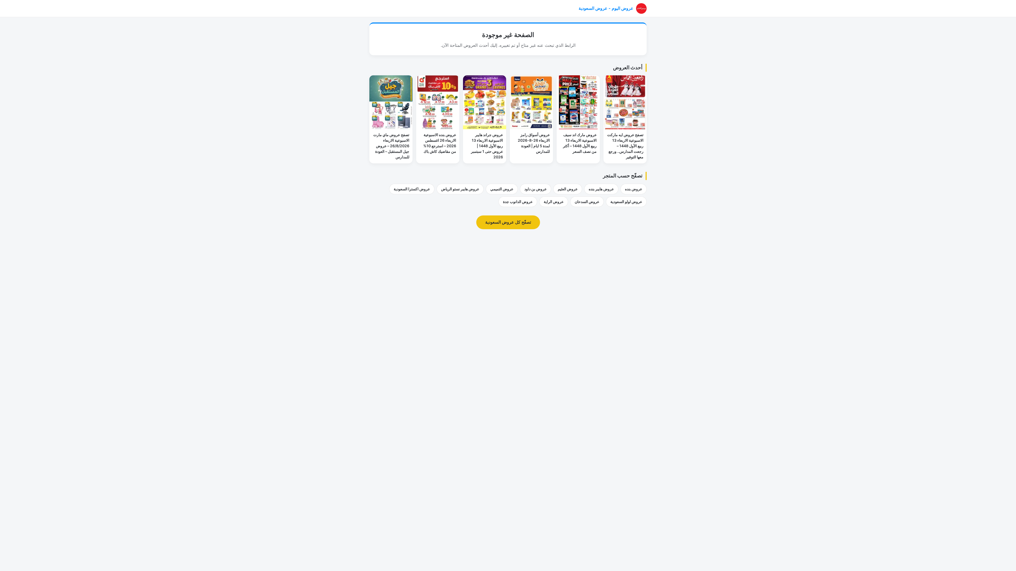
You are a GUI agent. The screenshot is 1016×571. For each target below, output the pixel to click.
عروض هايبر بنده (601, 189)
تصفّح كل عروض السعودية (508, 222)
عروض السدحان (587, 201)
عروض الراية (554, 201)
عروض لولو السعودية (626, 201)
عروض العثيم (568, 189)
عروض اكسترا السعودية (412, 189)
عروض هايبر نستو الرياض (460, 189)
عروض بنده (633, 189)
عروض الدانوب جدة (518, 201)
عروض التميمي (501, 189)
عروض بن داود (535, 189)
